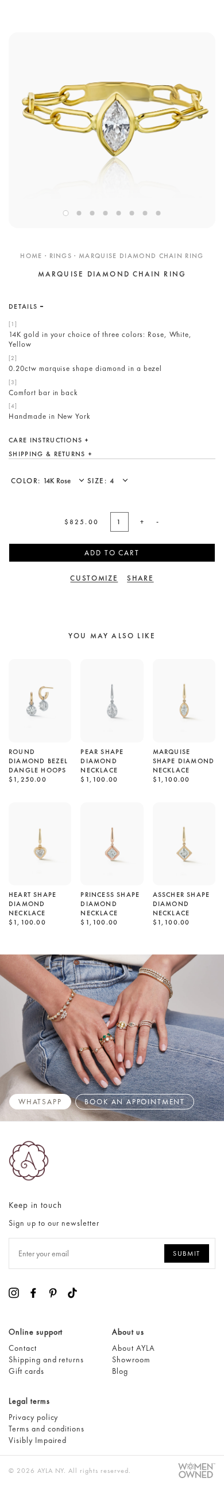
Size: (98, 481)
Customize (94, 578)
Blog (120, 1371)
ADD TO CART (111, 553)
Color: (27, 481)
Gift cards (26, 1371)
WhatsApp (40, 1102)
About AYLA (133, 1348)
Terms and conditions (46, 1428)
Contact (23, 1348)
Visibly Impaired (38, 1440)
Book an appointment (134, 1102)
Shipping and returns (46, 1359)
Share (140, 578)
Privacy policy (33, 1417)
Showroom (131, 1359)
